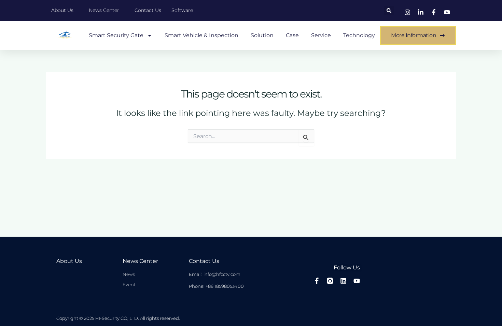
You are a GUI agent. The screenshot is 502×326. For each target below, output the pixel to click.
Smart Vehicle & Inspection (201, 35)
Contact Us (204, 261)
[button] (389, 10)
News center (140, 261)
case (292, 35)
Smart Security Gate (116, 35)
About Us (69, 261)
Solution (262, 35)
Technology (359, 35)
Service (321, 35)
